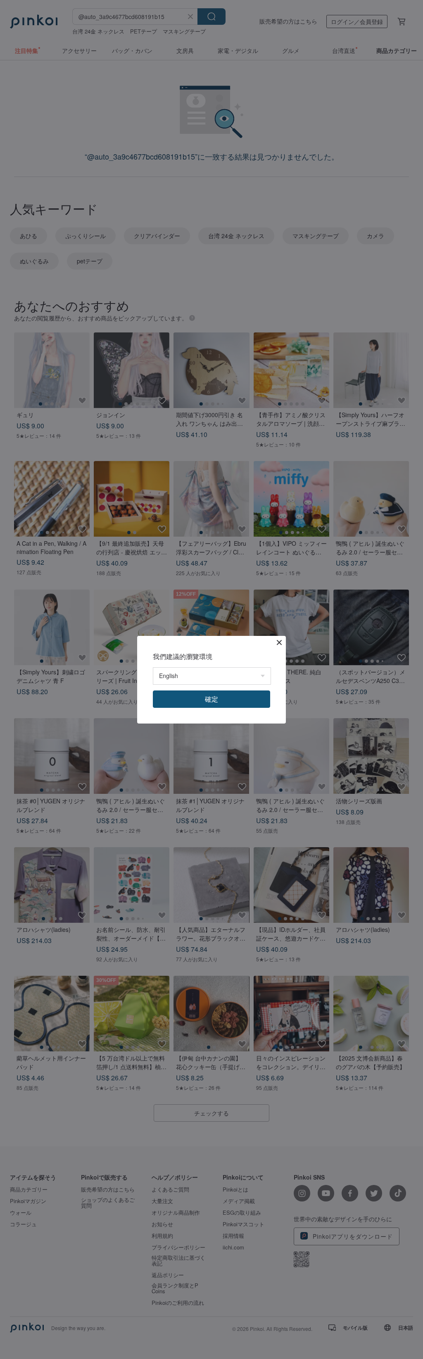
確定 (211, 699)
